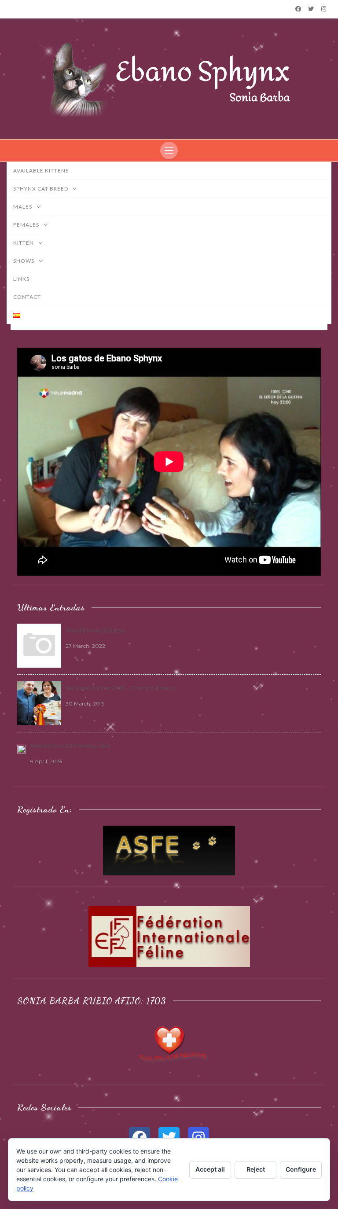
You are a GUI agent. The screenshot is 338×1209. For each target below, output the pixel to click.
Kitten (24, 242)
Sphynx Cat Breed (41, 188)
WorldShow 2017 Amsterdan (70, 745)
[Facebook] (297, 8)
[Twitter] (311, 8)
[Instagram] (323, 8)
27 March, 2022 (85, 646)
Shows (24, 260)
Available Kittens (41, 170)
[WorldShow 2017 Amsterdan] (21, 748)
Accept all (210, 1169)
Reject (255, 1169)
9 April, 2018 (46, 761)
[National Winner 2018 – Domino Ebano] (39, 702)
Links (21, 279)
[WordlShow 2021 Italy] (39, 644)
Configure (301, 1169)
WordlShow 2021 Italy (95, 630)
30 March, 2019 (85, 703)
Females (26, 224)
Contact (27, 297)
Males (23, 206)
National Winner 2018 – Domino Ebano (120, 687)
